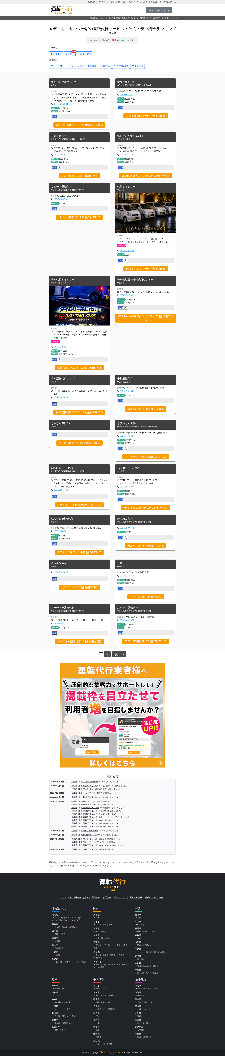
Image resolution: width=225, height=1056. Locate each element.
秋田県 (55, 945)
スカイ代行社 (59, 136)
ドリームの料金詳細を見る (145, 596)
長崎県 (110, 18)
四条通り (58, 1002)
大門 (66, 920)
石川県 (138, 928)
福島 (77, 961)
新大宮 (57, 1023)
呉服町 (140, 966)
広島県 (96, 1006)
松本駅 (161, 952)
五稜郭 (72, 920)
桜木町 (140, 924)
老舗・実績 (85, 54)
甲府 (139, 945)
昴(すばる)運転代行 (128, 467)
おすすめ (57, 54)
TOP (63, 897)
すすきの (58, 917)
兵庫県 (55, 1013)
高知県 (96, 1040)
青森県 (55, 924)
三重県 (55, 985)
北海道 (55, 914)
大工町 (98, 917)
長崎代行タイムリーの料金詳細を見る (79, 367)
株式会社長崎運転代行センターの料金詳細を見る (145, 318)
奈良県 (55, 1020)
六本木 (112, 955)
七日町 (57, 955)
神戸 (68, 1016)
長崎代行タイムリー (62, 279)
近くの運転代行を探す (78, 897)
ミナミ (62, 1009)
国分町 (57, 941)
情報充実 (70, 53)
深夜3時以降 (122, 66)
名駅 (142, 973)
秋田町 (98, 1023)
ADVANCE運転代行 (62, 518)
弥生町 (105, 988)
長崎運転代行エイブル (64, 378)
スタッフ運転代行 (127, 607)
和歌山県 (56, 1027)
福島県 (55, 958)
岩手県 (55, 931)
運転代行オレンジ (89, 834)
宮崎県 (138, 1020)
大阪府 (55, 1006)
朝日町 (98, 988)
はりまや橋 (107, 1043)
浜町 (151, 1002)
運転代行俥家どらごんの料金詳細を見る (79, 125)
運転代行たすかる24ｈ (130, 136)
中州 (144, 988)
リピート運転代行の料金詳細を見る (79, 217)
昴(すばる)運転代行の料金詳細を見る (145, 507)
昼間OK (106, 66)
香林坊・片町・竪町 (145, 931)
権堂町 (149, 952)
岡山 (97, 1002)
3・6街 (73, 917)
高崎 (103, 931)
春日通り (146, 945)
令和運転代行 (125, 378)
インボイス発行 (76, 66)
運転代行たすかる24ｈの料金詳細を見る (145, 175)
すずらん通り (57, 920)
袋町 (155, 952)
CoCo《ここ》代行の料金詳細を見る (79, 505)
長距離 (93, 66)
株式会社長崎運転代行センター (135, 279)
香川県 (96, 1027)
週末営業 (138, 66)
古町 (139, 917)
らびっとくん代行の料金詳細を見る (145, 457)
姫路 (63, 1016)
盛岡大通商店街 (60, 934)
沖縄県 (138, 1033)
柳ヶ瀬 (140, 959)
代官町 (104, 995)
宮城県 (55, 938)
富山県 (138, 921)
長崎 (139, 1002)
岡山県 (96, 999)
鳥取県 (96, 985)
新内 (56, 1030)
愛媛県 (96, 1033)
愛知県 (138, 969)
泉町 (110, 924)
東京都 (96, 951)
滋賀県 (55, 992)
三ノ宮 (57, 1016)
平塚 (113, 964)
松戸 (105, 945)
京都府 (55, 999)
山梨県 (138, 942)
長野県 (138, 949)
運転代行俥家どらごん (64, 82)
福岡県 (138, 985)
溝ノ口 (96, 967)
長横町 (64, 927)
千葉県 (96, 942)
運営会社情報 (136, 897)
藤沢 (102, 967)
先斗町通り (67, 1002)
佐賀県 (138, 992)
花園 (80, 917)
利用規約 (96, 897)
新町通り (72, 927)
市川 (113, 945)
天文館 (140, 1030)
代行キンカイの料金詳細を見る (79, 587)
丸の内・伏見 (151, 973)
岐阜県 (138, 956)
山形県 (55, 951)
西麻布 (98, 955)
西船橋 (98, 945)
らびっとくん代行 (127, 423)
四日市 (57, 988)
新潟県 (138, 914)
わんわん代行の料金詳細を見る (145, 546)
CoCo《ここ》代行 (62, 467)
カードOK (58, 66)
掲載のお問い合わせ (154, 897)
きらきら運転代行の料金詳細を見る (79, 443)
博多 (139, 988)
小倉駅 (155, 988)
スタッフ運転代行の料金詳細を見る (145, 641)
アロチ (62, 1030)
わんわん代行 (125, 518)
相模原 (124, 964)
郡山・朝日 (59, 961)
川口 (103, 938)
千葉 (118, 945)
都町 (139, 1016)
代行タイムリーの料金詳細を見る (145, 268)
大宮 (97, 938)
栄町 (95, 948)
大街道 (98, 1037)
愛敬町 (140, 995)
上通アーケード (143, 1009)
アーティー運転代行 (62, 607)
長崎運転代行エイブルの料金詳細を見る (79, 412)
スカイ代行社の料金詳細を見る (79, 175)
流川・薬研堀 (108, 1009)
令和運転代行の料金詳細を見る (145, 409)
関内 (103, 964)
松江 (97, 995)
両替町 (147, 966)
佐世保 (145, 1002)
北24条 (66, 917)
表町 (108, 1002)
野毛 (97, 964)
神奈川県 (97, 961)
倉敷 (103, 1002)
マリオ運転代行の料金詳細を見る (145, 115)
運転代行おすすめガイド (98, 18)
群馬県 (96, 928)
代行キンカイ (59, 563)
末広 (78, 920)
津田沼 (124, 945)
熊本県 (138, 1006)
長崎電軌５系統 (119, 18)
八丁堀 (98, 1009)
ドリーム (122, 563)
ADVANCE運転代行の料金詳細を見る (79, 552)
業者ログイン (120, 897)
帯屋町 (98, 1043)
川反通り (58, 948)
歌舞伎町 (97, 957)
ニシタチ (141, 1023)
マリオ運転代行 (126, 82)
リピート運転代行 (61, 186)
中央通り (141, 952)
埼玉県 (96, 935)
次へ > (119, 654)
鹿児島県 (139, 1027)
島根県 (96, 992)
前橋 (97, 931)
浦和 (108, 938)
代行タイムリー (126, 186)
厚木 (118, 964)
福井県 (138, 935)
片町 (139, 938)
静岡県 (138, 963)
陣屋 (83, 961)
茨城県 (96, 914)
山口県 (96, 1013)
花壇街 (105, 955)
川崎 (108, 964)
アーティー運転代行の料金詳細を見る (79, 641)
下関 (97, 1016)
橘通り (149, 1023)
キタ (56, 1009)
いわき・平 (69, 961)
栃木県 (96, 921)
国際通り (146, 1037)
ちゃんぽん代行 (88, 793)
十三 (68, 1009)
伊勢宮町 (111, 995)
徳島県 (96, 1020)
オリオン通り (101, 924)
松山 (139, 1037)
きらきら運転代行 (61, 423)
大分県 (138, 1013)
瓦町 (97, 1030)
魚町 (74, 1016)
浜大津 (57, 995)
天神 (149, 988)
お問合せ (107, 897)
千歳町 (154, 966)
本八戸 (57, 927)
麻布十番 (120, 955)
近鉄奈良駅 (66, 1023)
